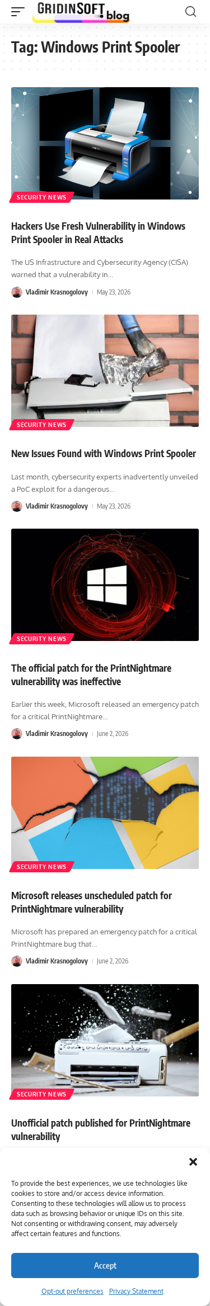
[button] (193, 1161)
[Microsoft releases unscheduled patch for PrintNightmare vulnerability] (105, 813)
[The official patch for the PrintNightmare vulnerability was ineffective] (105, 585)
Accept (105, 1265)
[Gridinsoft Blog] (81, 11)
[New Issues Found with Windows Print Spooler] (105, 371)
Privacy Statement (136, 1291)
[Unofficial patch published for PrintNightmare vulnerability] (105, 1040)
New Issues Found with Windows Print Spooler (103, 453)
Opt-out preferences (72, 1291)
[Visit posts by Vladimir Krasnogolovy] (16, 292)
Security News (42, 197)
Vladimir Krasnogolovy (57, 292)
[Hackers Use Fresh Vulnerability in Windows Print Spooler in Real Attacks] (105, 143)
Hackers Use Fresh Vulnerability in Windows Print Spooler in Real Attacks (98, 232)
